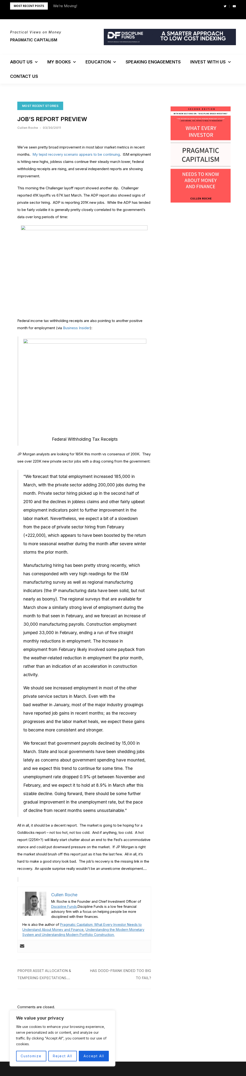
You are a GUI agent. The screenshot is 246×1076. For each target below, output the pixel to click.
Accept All (94, 1056)
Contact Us (24, 76)
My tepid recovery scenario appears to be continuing (76, 154)
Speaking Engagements (153, 61)
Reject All (62, 1056)
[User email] (22, 946)
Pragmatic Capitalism (33, 39)
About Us (21, 61)
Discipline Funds (64, 906)
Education (98, 61)
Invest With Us (208, 61)
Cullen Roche (27, 128)
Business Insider (76, 328)
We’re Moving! (65, 6)
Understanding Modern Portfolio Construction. (78, 935)
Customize (31, 1056)
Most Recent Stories (40, 106)
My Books (59, 61)
